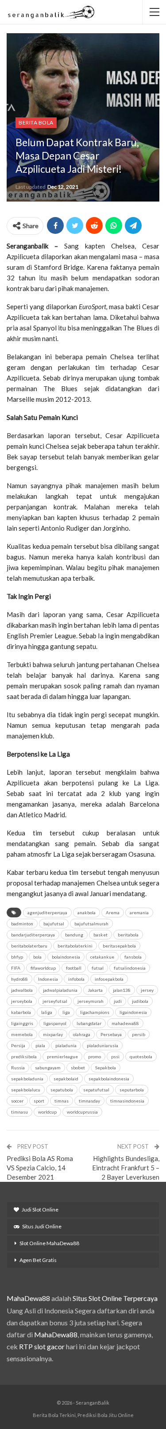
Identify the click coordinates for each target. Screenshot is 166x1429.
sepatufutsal (96, 1089)
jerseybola (21, 1001)
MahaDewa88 (28, 1298)
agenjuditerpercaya (47, 912)
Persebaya (111, 1034)
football (73, 968)
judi (118, 1001)
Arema (113, 912)
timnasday (89, 1100)
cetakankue (102, 956)
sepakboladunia (27, 1078)
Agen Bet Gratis (38, 1260)
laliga (46, 1012)
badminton (22, 923)
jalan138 (122, 990)
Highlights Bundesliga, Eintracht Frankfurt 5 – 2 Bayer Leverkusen (125, 1167)
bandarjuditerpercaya (33, 934)
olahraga (81, 1034)
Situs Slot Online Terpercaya (115, 1298)
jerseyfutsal (54, 1001)
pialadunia (66, 1045)
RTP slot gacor (42, 1346)
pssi (115, 1056)
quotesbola (141, 1056)
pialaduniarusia (102, 1045)
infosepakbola (109, 979)
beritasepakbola (119, 945)
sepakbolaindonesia (109, 1078)
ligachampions (94, 1012)
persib (138, 1034)
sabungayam (48, 1067)
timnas (61, 1100)
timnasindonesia (127, 1100)
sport (39, 1100)
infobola (76, 979)
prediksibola (24, 1056)
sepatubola (61, 1089)
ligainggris (22, 1023)
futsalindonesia (130, 968)
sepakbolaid (66, 1078)
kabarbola (21, 1012)
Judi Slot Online (40, 1209)
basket (100, 934)
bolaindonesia (66, 956)
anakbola (86, 912)
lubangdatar (89, 1023)
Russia (18, 1067)
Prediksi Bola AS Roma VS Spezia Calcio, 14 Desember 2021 (40, 1167)
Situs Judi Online (42, 1226)
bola (37, 956)
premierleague (62, 1056)
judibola (140, 1001)
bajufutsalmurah (91, 923)
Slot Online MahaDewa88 (49, 1243)
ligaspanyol (54, 1023)
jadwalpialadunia (60, 990)
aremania (139, 912)
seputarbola (132, 1089)
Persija (18, 1045)
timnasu (19, 1111)
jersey (147, 990)
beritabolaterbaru (29, 945)
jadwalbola (22, 990)
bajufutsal (53, 923)
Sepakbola (105, 1067)
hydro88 (19, 979)
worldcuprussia (82, 1111)
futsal (98, 968)
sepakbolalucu (25, 1089)
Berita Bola (36, 122)
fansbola (133, 956)
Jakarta (95, 990)
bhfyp (17, 956)
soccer (17, 1100)
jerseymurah (90, 1001)
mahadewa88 (125, 1023)
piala (40, 1045)
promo (94, 1056)
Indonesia (48, 979)
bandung (74, 934)
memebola (22, 1034)
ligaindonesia (133, 1012)
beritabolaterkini (75, 945)
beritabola (128, 934)
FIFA (15, 968)
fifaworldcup (43, 968)
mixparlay (53, 1034)
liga (66, 1012)
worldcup (47, 1111)
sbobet (78, 1067)
